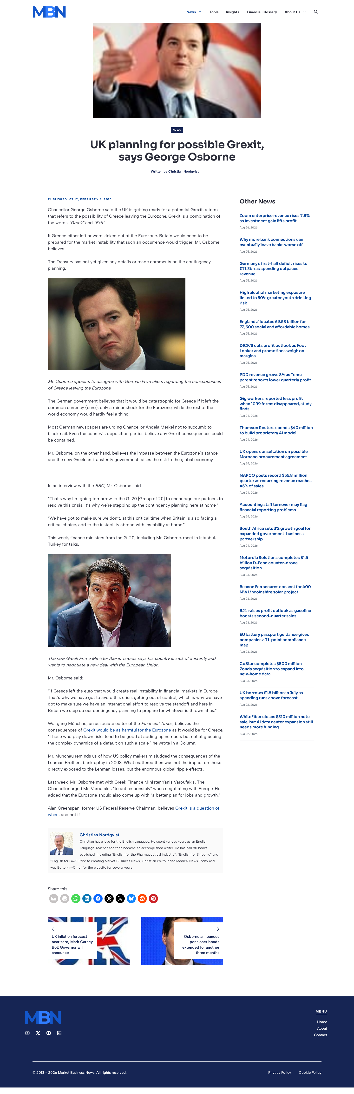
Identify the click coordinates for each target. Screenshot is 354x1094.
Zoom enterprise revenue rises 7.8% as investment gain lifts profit (275, 218)
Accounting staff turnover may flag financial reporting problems (273, 507)
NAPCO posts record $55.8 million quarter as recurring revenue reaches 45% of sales (276, 480)
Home (322, 1022)
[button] (315, 12)
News (191, 12)
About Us (292, 12)
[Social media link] (27, 1033)
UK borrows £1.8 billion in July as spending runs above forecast (271, 695)
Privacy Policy (279, 1072)
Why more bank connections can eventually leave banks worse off (271, 242)
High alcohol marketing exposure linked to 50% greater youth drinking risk (275, 297)
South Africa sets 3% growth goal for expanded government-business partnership (275, 533)
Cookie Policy (310, 1072)
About (322, 1028)
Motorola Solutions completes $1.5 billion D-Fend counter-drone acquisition (274, 562)
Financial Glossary (262, 12)
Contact (320, 1035)
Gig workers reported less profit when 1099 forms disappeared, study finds (276, 403)
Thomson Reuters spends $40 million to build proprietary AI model (276, 430)
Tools (214, 12)
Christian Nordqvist (183, 171)
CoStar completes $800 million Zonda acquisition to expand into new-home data (272, 669)
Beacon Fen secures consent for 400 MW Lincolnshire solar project (275, 589)
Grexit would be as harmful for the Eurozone (127, 730)
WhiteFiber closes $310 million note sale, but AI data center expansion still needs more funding (276, 722)
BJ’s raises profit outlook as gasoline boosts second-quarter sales (275, 613)
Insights (232, 12)
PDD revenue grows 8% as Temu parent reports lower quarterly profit (275, 377)
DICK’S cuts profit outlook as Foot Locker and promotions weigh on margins (273, 350)
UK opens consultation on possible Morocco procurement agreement (274, 454)
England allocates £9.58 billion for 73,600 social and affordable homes (275, 324)
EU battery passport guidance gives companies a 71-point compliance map (274, 639)
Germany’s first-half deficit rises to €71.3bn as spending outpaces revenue (274, 268)
